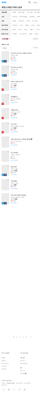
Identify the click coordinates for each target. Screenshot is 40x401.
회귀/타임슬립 (23, 16)
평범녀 (14, 29)
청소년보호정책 (19, 382)
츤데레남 (14, 25)
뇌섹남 (33, 25)
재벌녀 (31, 29)
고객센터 (6, 353)
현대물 (14, 12)
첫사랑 (28, 21)
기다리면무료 (23, 34)
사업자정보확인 (27, 382)
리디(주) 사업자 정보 (7, 380)
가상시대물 (29, 12)
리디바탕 (4, 369)
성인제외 (35, 47)
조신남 (21, 25)
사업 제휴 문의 (23, 363)
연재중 (36, 34)
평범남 (27, 25)
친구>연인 (35, 21)
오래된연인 (21, 21)
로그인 (35, 2)
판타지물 (37, 12)
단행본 (30, 34)
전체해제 (35, 39)
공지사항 (25, 353)
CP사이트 (4, 366)
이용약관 (3, 382)
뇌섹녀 (20, 29)
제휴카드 (4, 360)
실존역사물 (21, 12)
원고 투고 (22, 360)
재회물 (14, 21)
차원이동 (14, 16)
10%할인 (14, 34)
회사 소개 (22, 370)
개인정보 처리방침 (11, 382)
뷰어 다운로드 (5, 363)
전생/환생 (32, 16)
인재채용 (22, 373)
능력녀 (26, 29)
